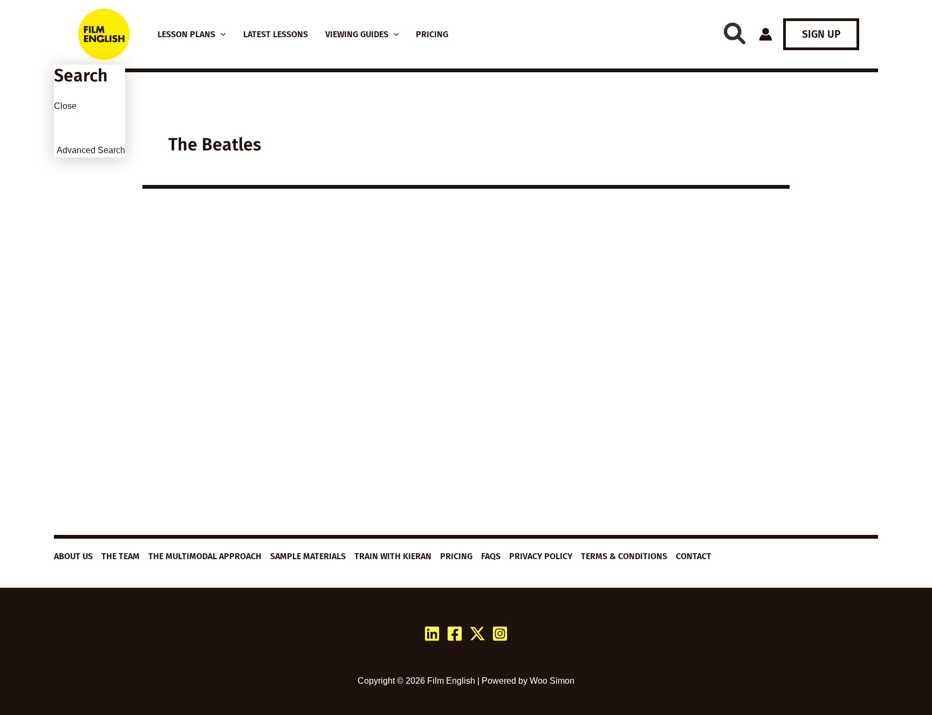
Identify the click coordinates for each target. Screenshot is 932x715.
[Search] (734, 33)
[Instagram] (500, 633)
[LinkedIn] (432, 633)
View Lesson (196, 512)
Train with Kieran (392, 556)
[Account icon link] (765, 34)
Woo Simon (552, 680)
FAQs (491, 556)
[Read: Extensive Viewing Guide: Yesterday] (245, 315)
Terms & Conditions (624, 556)
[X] (477, 633)
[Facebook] (455, 633)
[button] (220, 34)
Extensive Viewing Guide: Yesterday (243, 391)
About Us (73, 556)
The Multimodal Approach (205, 556)
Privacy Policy (540, 556)
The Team (120, 556)
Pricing (456, 556)
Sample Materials (308, 556)
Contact (693, 556)
